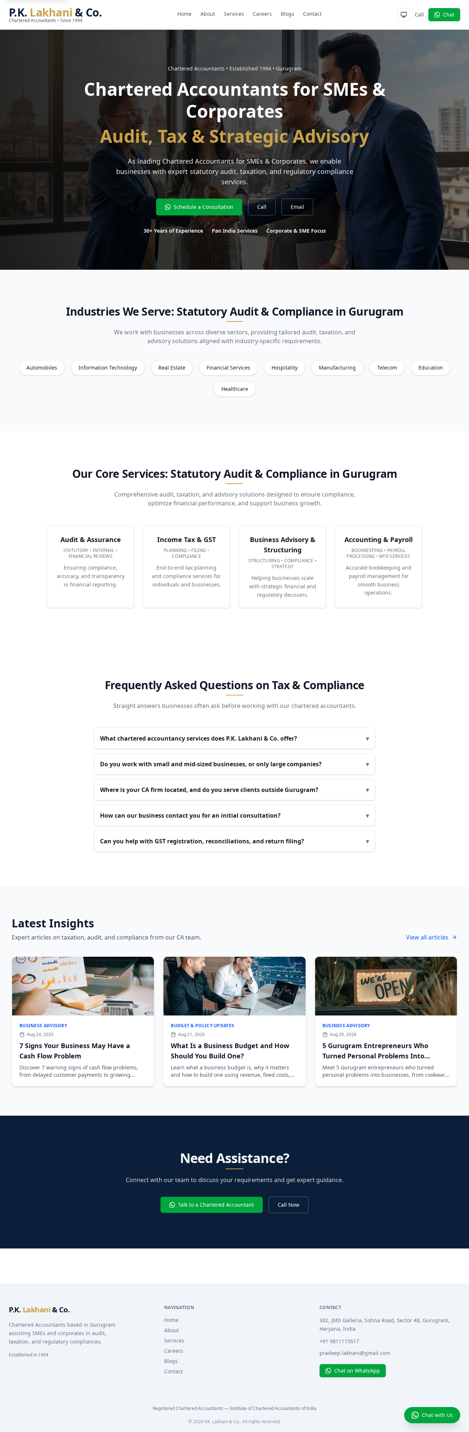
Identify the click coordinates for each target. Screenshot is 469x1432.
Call (419, 14)
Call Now (288, 1204)
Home (184, 13)
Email (297, 206)
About (207, 13)
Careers (262, 13)
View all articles (427, 937)
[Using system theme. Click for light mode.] (403, 14)
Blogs (287, 13)
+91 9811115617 (339, 1341)
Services (234, 13)
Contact (312, 13)
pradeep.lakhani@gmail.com (355, 1352)
